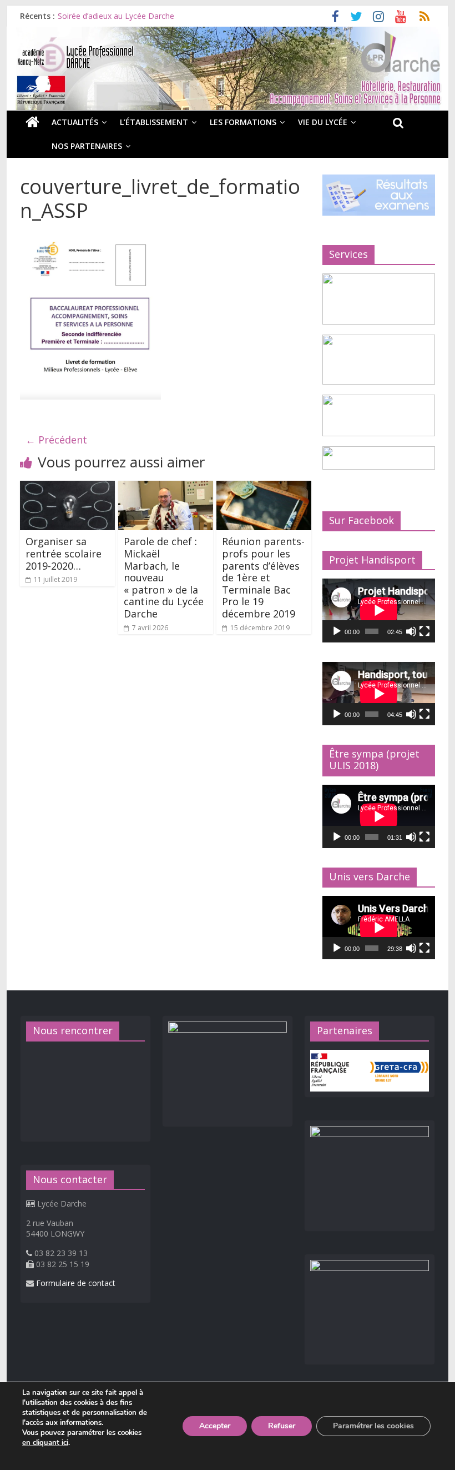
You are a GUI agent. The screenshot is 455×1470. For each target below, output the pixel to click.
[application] (378, 610)
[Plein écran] (424, 631)
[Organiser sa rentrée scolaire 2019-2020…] (67, 487)
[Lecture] (336, 631)
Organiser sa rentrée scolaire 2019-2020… (64, 553)
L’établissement (154, 122)
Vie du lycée (322, 122)
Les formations (243, 122)
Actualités (75, 122)
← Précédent (56, 439)
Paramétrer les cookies (373, 1426)
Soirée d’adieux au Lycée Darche (116, 16)
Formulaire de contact (75, 1283)
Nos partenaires (87, 146)
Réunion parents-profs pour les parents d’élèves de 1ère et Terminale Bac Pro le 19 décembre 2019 (263, 577)
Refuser (281, 1426)
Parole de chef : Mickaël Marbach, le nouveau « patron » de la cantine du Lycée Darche (164, 577)
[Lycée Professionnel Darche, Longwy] (227, 33)
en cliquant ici (45, 1443)
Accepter (214, 1426)
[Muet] (411, 631)
